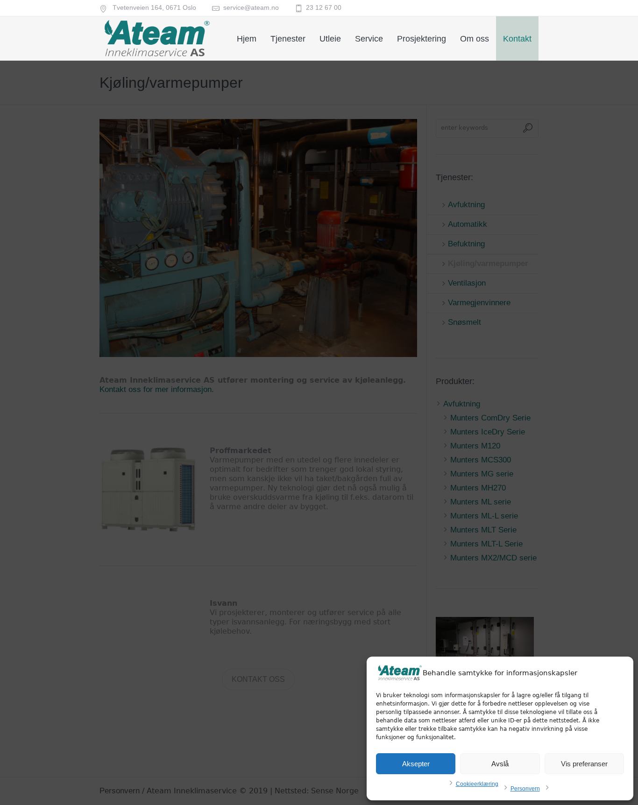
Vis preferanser (584, 764)
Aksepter (416, 764)
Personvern (525, 788)
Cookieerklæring (477, 784)
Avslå (500, 764)
